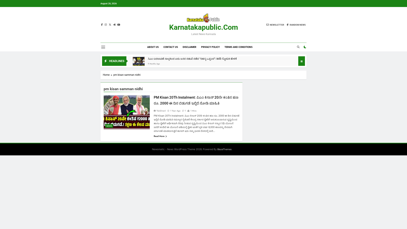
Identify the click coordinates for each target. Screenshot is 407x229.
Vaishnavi (161, 110)
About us (153, 47)
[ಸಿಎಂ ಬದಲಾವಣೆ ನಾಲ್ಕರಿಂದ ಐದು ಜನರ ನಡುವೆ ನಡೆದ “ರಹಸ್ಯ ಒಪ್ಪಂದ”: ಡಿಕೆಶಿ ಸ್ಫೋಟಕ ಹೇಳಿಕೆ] (139, 63)
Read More (159, 136)
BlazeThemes (224, 149)
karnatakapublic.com (203, 27)
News (109, 126)
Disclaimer (189, 47)
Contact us (170, 47)
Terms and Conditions (238, 47)
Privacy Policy (210, 47)
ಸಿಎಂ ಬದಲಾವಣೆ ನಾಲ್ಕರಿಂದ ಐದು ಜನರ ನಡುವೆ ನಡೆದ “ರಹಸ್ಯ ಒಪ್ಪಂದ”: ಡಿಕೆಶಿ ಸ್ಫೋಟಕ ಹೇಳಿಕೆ (192, 58)
